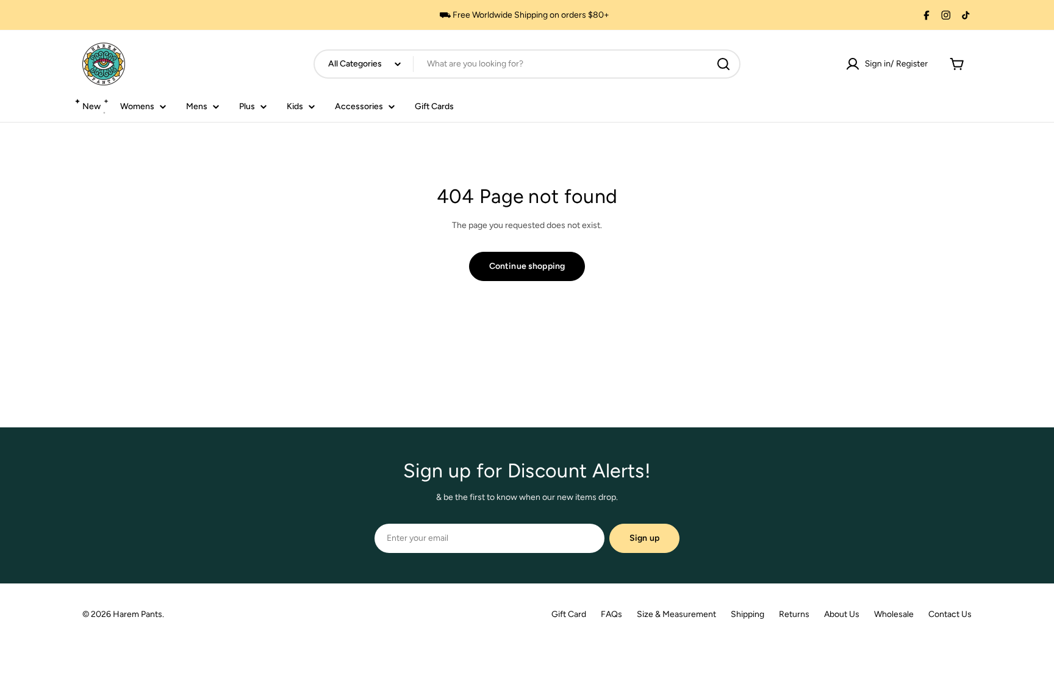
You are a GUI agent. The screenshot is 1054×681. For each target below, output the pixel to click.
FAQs (611, 614)
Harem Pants (137, 614)
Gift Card (568, 614)
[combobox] (527, 64)
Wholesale (894, 614)
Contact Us (950, 614)
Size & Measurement (676, 614)
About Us (841, 614)
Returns (794, 614)
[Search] (723, 64)
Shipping (747, 614)
